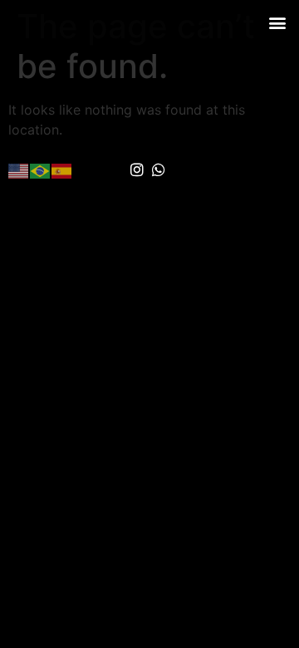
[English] (19, 169)
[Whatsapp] (159, 170)
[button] (277, 22)
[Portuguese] (40, 169)
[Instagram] (137, 170)
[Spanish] (62, 169)
